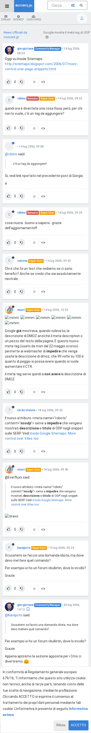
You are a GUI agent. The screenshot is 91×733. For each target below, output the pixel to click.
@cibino (11, 154)
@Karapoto (13, 615)
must (21, 310)
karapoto (24, 548)
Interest (18, 19)
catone (22, 260)
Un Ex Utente (26, 410)
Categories (33, 19)
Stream (5, 19)
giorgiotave (25, 48)
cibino (21, 98)
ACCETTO (78, 725)
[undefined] (11, 146)
